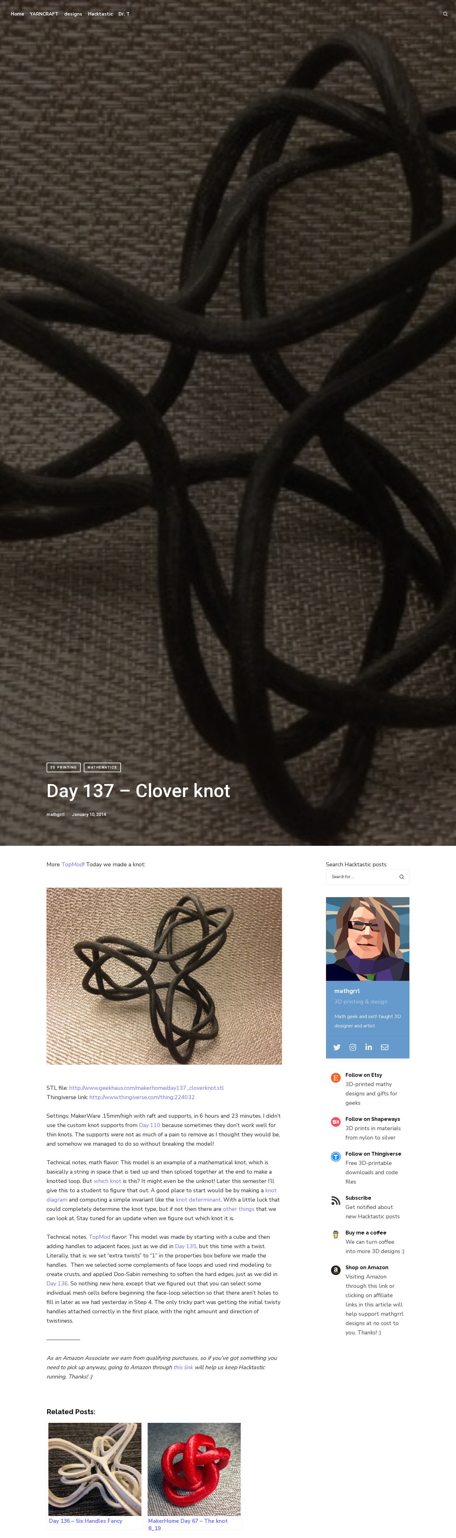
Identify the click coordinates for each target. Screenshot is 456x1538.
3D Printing (63, 767)
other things (238, 1209)
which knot (107, 1181)
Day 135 (185, 1246)
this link (183, 1367)
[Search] (442, 14)
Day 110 (149, 1125)
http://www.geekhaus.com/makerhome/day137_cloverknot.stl (146, 1088)
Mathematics (102, 767)
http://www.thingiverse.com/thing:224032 (142, 1097)
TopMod (72, 864)
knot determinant (197, 1199)
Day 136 (57, 1283)
